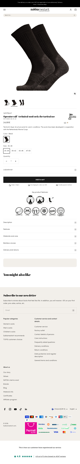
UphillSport (7, 113)
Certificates (7, 396)
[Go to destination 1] (14, 102)
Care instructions (40, 338)
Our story (6, 372)
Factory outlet (39, 330)
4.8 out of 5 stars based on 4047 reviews (51, 456)
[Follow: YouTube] (15, 409)
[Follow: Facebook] (4, 409)
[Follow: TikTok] (20, 409)
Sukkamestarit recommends (13, 336)
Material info (8, 392)
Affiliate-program (10, 400)
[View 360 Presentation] (6, 102)
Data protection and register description (45, 355)
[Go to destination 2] (21, 102)
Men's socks (7, 328)
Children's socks (9, 332)
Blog (5, 388)
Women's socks (9, 324)
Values (5, 376)
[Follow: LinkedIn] (26, 409)
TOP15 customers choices (12, 339)
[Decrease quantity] (6, 161)
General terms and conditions (45, 360)
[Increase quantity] (16, 161)
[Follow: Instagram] (10, 409)
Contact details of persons (44, 334)
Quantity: (6, 156)
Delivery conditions (41, 346)
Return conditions (41, 350)
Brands (6, 384)
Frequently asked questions (44, 342)
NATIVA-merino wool (11, 380)
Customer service (41, 327)
